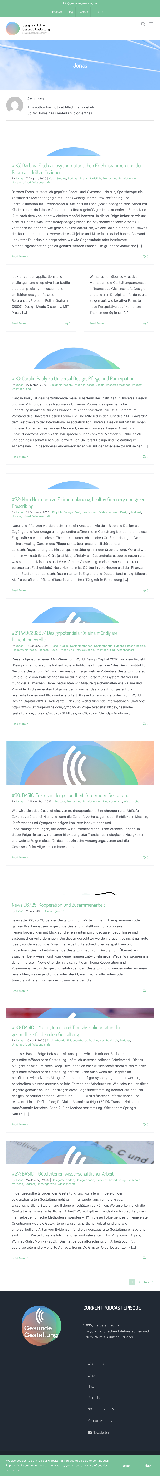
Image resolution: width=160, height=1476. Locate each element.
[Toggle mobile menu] (151, 24)
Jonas (19, 178)
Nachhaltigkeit (109, 1040)
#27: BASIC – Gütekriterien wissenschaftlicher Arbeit (63, 1173)
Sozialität (95, 178)
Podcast (73, 178)
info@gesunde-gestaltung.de (80, 3)
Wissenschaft (41, 182)
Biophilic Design (62, 512)
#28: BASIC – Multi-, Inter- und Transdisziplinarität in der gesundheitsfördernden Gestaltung (66, 1030)
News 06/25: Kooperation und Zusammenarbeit (58, 904)
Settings (12, 1470)
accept (126, 1465)
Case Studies (57, 178)
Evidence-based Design (89, 384)
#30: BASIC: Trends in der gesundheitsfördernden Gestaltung (70, 795)
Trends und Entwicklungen (120, 178)
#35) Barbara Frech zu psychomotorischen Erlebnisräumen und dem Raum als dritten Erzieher (117, 1331)
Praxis (84, 178)
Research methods (118, 384)
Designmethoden (61, 384)
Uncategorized (21, 182)
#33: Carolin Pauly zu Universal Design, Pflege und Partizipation (73, 378)
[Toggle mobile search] (143, 24)
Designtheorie (103, 645)
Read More (19, 256)
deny (148, 1465)
